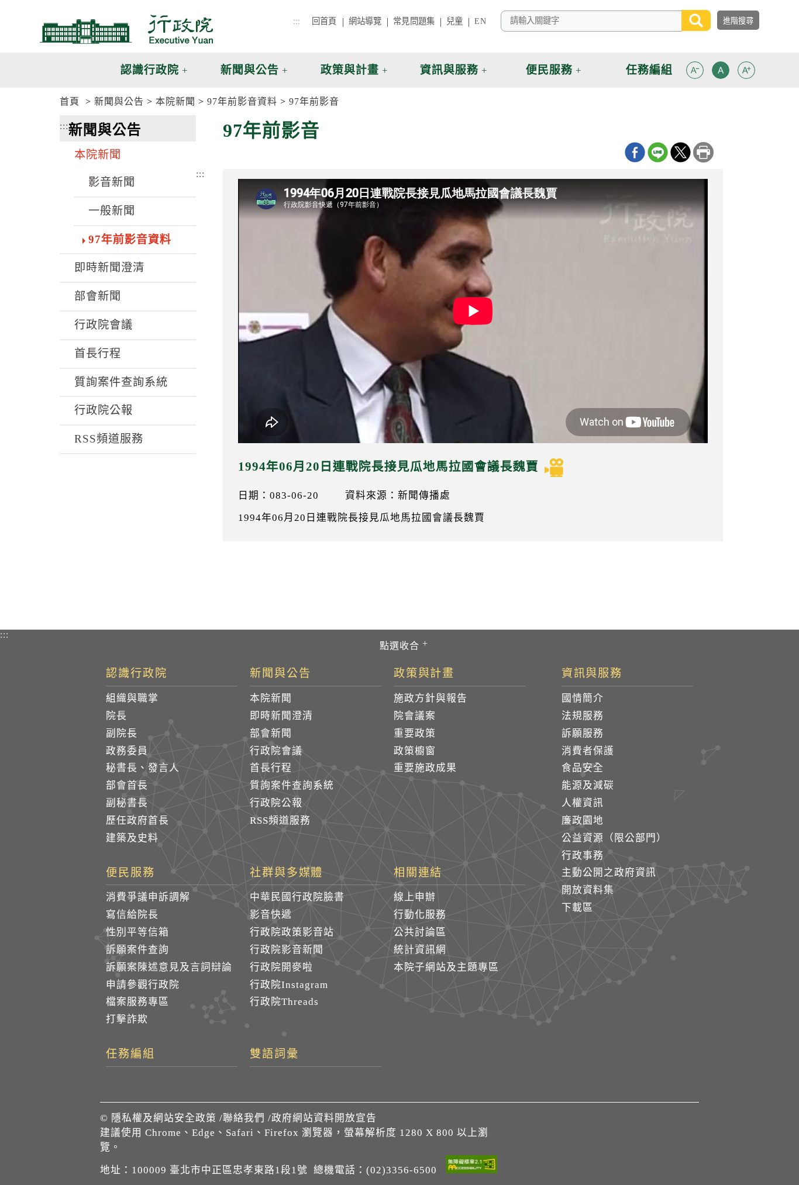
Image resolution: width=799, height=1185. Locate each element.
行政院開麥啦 (281, 967)
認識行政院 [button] (149, 70)
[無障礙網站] (471, 1166)
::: (296, 21)
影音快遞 (271, 914)
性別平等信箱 (137, 932)
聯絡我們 (244, 1118)
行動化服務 (420, 914)
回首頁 (324, 21)
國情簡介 (583, 698)
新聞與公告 (119, 101)
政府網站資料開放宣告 (324, 1118)
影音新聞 (111, 182)
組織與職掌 (132, 698)
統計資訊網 (420, 949)
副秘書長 (127, 803)
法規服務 (583, 715)
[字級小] (695, 72)
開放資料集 (588, 890)
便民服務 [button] (549, 70)
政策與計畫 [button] (350, 70)
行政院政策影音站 (292, 932)
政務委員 (127, 750)
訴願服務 (583, 733)
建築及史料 (132, 838)
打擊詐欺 (127, 1019)
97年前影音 (314, 101)
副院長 (121, 733)
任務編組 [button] (649, 70)
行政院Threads (284, 1001)
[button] (695, 70)
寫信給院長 (132, 914)
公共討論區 (420, 932)
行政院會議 (103, 325)
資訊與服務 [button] (449, 70)
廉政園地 (583, 820)
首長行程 (97, 353)
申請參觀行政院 (143, 984)
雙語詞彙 (274, 1054)
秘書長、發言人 (143, 767)
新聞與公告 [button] (250, 70)
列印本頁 (703, 152)
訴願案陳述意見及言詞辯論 (169, 967)
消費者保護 (588, 750)
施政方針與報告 (430, 698)
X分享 (680, 152)
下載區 (577, 907)
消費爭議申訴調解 (148, 897)
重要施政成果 (425, 767)
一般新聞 (111, 211)
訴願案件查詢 (137, 949)
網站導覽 (365, 21)
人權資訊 (583, 803)
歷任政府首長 (137, 820)
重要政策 (415, 733)
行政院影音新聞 (286, 949)
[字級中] (720, 72)
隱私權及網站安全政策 (163, 1118)
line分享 (658, 152)
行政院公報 (103, 410)
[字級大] (746, 72)
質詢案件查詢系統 (121, 382)
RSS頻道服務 (108, 439)
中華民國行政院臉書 (297, 897)
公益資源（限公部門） (614, 838)
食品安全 (583, 767)
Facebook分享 (635, 152)
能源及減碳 (588, 785)
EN (479, 21)
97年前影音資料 (242, 101)
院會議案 (415, 715)
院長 (116, 715)
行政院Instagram (289, 984)
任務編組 (130, 1054)
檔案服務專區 (137, 1001)
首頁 (70, 101)
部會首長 (127, 785)
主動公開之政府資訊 (609, 872)
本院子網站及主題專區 (446, 967)
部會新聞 (97, 296)
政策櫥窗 (415, 750)
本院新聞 (175, 101)
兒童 (454, 21)
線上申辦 (415, 897)
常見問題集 (414, 21)
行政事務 (583, 855)
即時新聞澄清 (109, 267)
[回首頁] (126, 29)
